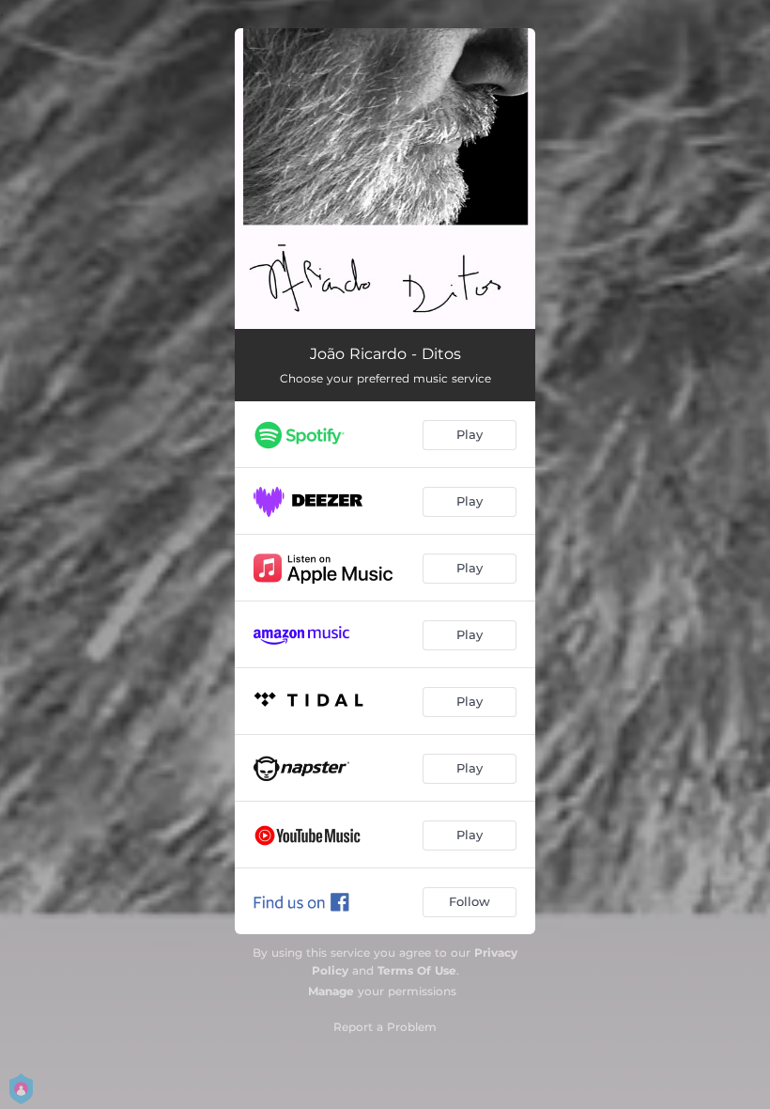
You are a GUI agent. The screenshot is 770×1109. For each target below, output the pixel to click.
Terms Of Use (416, 970)
